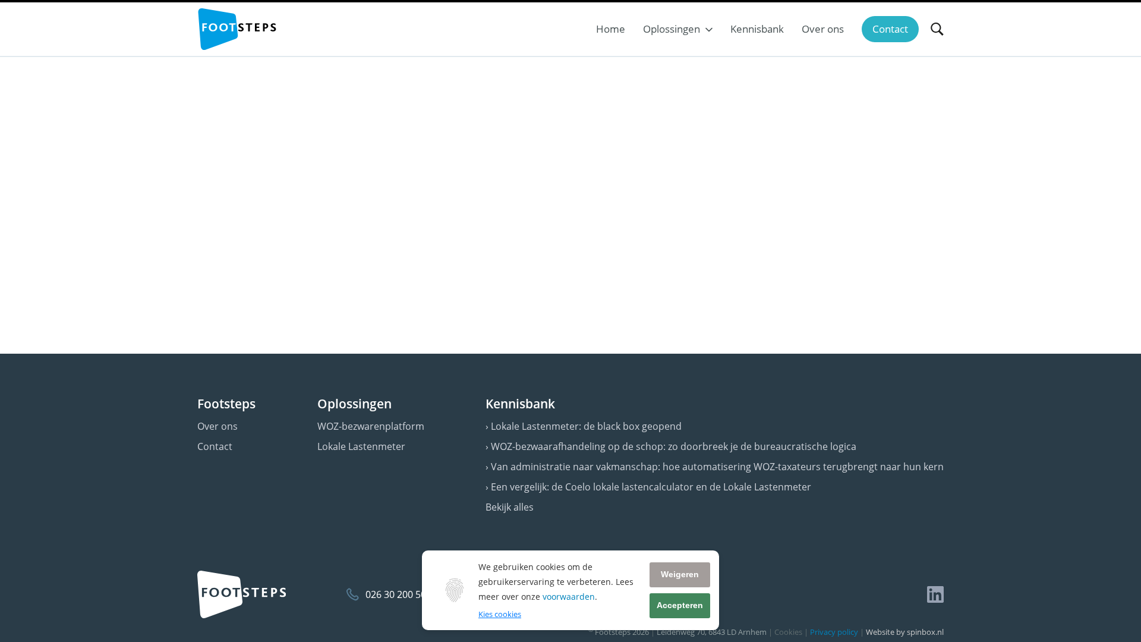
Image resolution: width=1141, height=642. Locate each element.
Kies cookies (499, 614)
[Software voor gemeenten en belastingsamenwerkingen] (237, 29)
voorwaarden (569, 596)
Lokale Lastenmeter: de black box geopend (586, 426)
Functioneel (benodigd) (517, 628)
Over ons (217, 426)
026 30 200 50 (395, 594)
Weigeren (680, 574)
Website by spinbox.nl (905, 632)
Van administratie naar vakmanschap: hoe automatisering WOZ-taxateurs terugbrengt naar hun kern (717, 466)
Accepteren (680, 605)
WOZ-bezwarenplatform (370, 426)
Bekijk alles (510, 507)
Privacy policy (834, 632)
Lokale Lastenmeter (361, 446)
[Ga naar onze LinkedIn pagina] (935, 594)
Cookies (788, 632)
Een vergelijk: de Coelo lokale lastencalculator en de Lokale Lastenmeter (651, 486)
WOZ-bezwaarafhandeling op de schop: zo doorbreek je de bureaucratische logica (673, 446)
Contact (214, 446)
